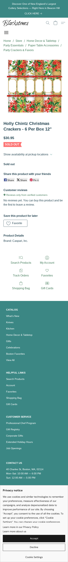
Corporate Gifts (14, 435)
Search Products (21, 262)
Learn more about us (14, 531)
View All (10, 360)
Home (7, 40)
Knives (9, 322)
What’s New (12, 316)
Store (19, 40)
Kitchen (10, 328)
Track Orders (21, 275)
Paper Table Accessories (43, 45)
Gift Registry (13, 429)
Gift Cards (47, 288)
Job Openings (13, 448)
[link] (34, 13)
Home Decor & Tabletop (41, 40)
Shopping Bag (21, 288)
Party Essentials (13, 45)
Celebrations (13, 347)
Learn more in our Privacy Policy (21, 527)
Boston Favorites (15, 353)
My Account (47, 262)
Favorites (47, 275)
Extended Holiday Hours (19, 442)
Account (10, 385)
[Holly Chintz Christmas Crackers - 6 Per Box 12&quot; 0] (34, 85)
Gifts (8, 341)
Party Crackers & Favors (18, 50)
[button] (17, 23)
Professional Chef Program (21, 423)
